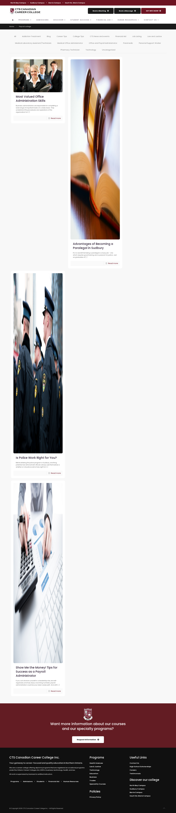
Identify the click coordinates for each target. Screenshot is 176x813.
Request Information (87, 739)
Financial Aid (120, 36)
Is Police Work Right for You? (36, 458)
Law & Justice (95, 766)
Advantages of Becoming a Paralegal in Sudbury (93, 246)
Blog (49, 36)
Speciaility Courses (98, 784)
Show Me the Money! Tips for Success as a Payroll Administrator (36, 672)
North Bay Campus (18, 3)
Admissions (28, 781)
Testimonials (135, 773)
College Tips (78, 36)
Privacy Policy (95, 797)
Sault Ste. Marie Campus (75, 3)
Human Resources (70, 781)
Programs (15, 781)
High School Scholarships (140, 766)
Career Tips (62, 36)
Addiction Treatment (31, 36)
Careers (133, 770)
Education (94, 773)
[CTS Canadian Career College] (25, 11)
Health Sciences (96, 763)
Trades (93, 780)
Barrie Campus (54, 3)
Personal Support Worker (150, 43)
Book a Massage (126, 11)
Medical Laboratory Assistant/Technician (33, 43)
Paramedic (128, 43)
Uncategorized (108, 50)
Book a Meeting (99, 11)
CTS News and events (99, 36)
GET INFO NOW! (152, 11)
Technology (91, 50)
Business (93, 777)
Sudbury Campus (37, 3)
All (15, 36)
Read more (56, 118)
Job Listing (137, 36)
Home (11, 26)
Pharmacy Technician (70, 50)
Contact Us (134, 763)
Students (40, 781)
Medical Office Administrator (70, 43)
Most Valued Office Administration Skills (30, 99)
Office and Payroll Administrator (103, 43)
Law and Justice (155, 36)
